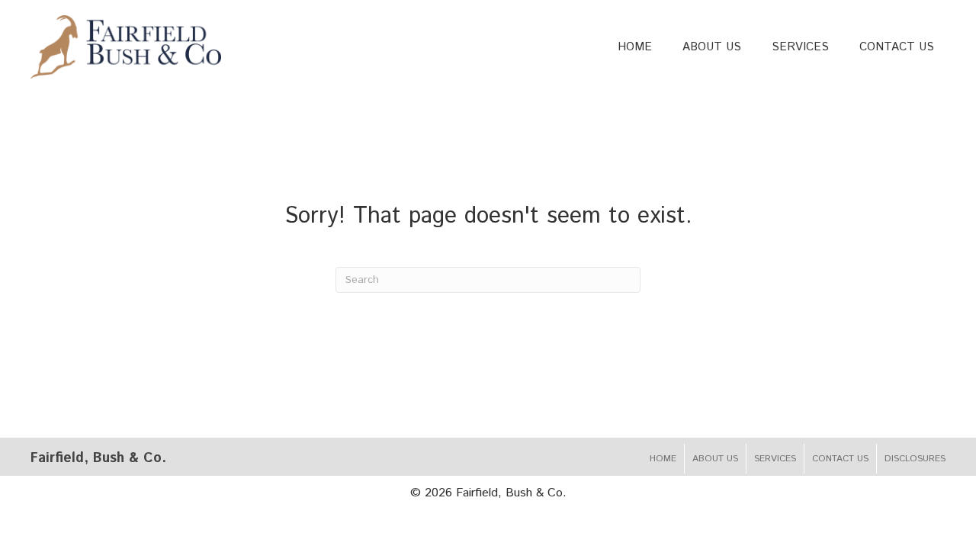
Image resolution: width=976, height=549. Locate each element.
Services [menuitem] (775, 458)
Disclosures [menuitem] (915, 458)
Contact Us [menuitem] (840, 458)
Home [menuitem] (663, 458)
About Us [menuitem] (715, 458)
